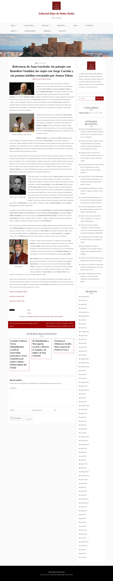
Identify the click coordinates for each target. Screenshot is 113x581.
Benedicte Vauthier (33, 316)
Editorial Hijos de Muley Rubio (56, 13)
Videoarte (61, 25)
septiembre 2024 (84, 316)
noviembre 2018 (84, 475)
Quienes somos (30, 31)
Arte (75, 25)
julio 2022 (83, 370)
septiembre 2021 (84, 390)
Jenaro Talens (42, 316)
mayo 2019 (83, 456)
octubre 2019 (83, 440)
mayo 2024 (83, 327)
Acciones (89, 25)
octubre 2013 (83, 545)
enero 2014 (83, 538)
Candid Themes (69, 574)
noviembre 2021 (84, 382)
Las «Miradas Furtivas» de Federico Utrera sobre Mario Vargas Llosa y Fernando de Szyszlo (91, 239)
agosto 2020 (83, 413)
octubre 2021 (83, 386)
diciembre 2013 (84, 541)
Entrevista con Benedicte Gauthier (18, 291)
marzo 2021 (83, 401)
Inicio (13, 25)
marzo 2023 (83, 347)
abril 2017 (83, 522)
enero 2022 (83, 378)
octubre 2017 (83, 506)
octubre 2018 (83, 479)
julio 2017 (83, 514)
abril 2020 (83, 425)
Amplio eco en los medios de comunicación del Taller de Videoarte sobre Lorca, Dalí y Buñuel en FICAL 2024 (91, 267)
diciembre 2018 (84, 471)
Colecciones (28, 25)
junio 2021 (83, 394)
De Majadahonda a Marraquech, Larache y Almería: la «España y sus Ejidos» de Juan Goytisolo (91, 191)
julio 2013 (83, 549)
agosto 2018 (83, 483)
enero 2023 (83, 355)
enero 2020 (83, 433)
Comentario (13, 388)
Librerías (47, 31)
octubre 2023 (83, 335)
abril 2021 (83, 397)
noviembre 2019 (84, 436)
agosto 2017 (83, 510)
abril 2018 (83, 487)
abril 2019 (83, 460)
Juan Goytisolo (59, 316)
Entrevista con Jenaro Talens (16, 301)
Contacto (62, 31)
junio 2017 (83, 518)
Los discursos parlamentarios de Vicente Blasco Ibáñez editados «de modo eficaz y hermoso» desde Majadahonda (91, 209)
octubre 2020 (83, 409)
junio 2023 (83, 339)
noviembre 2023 (84, 331)
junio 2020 (83, 417)
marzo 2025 (83, 308)
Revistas (45, 25)
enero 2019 (83, 468)
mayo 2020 (83, 421)
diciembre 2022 (84, 359)
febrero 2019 (83, 464)
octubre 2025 (83, 300)
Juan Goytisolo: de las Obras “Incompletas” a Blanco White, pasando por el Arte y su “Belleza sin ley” (59, 325)
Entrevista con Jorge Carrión (16, 296)
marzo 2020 (83, 429)
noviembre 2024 (84, 312)
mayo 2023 (83, 343)
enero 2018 (83, 495)
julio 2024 (83, 320)
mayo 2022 (83, 374)
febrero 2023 (83, 351)
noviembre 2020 (84, 405)
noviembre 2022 (84, 362)
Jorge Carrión (50, 316)
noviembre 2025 (84, 296)
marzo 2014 (83, 530)
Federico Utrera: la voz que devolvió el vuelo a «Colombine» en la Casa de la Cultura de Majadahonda (90, 218)
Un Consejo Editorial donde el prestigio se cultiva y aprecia (24, 325)
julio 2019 (83, 452)
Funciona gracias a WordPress (48, 574)
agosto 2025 (83, 304)
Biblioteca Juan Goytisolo (39, 79)
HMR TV (13, 31)
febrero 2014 (83, 534)
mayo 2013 (83, 557)
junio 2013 (83, 553)
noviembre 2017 (84, 503)
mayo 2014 (83, 526)
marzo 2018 (83, 491)
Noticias (49, 79)
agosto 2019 (83, 448)
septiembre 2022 (84, 366)
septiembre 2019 (84, 444)
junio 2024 (83, 324)
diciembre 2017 (84, 499)
